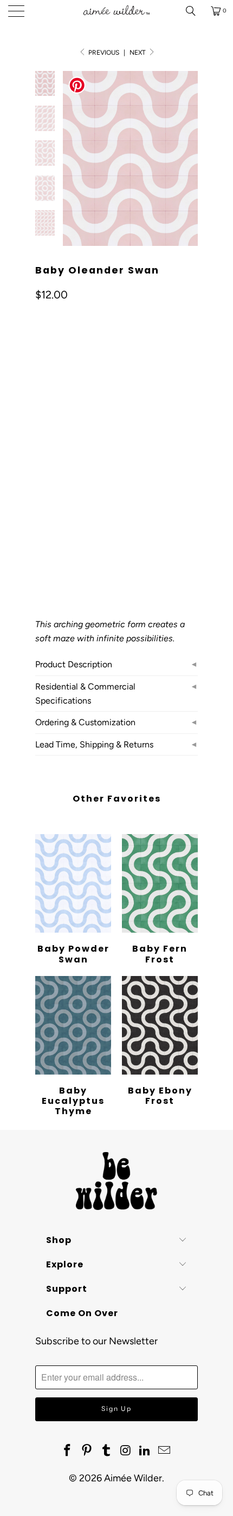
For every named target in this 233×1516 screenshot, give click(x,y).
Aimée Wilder (133, 1478)
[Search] (194, 11)
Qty (41, 527)
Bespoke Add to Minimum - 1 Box (99, 495)
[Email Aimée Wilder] (164, 1451)
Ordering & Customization (85, 722)
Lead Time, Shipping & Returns (94, 744)
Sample (55, 441)
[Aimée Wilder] (117, 11)
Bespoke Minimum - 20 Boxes (93, 468)
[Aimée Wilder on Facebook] (68, 1451)
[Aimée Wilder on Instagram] (126, 1451)
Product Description (73, 664)
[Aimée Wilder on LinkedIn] (145, 1451)
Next (138, 52)
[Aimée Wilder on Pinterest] (87, 1451)
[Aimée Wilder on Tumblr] (106, 1451)
